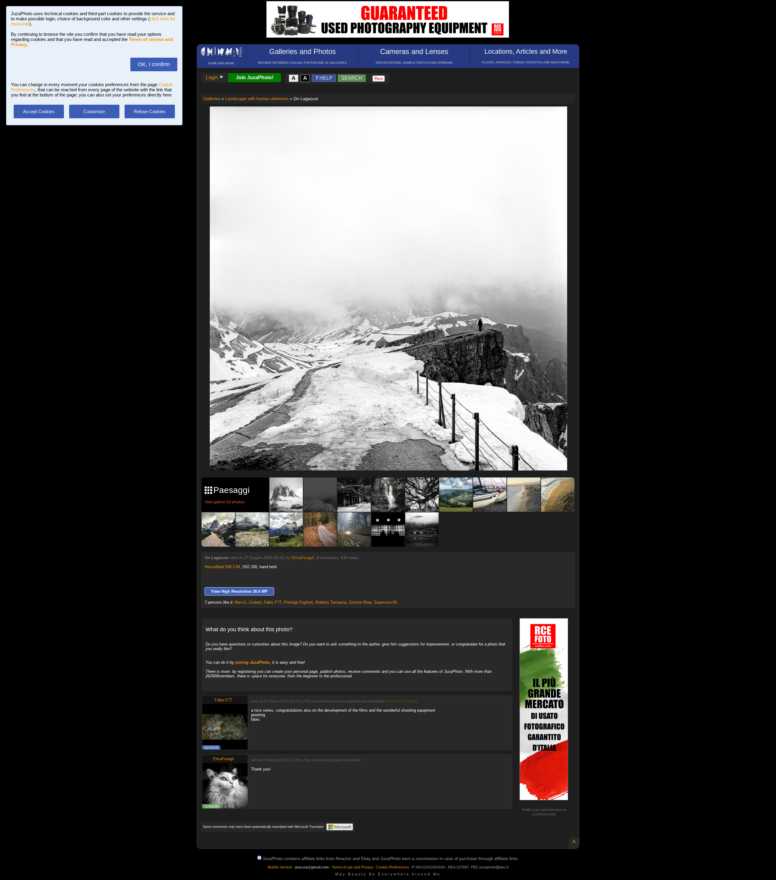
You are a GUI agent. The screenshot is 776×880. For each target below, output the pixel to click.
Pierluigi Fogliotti (298, 602)
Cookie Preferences (392, 867)
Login (212, 77)
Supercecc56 (385, 602)
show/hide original (401, 701)
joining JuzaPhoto (252, 662)
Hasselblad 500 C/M (222, 567)
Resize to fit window (392, 117)
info (552, 814)
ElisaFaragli (303, 557)
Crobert (255, 602)
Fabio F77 (272, 602)
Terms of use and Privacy (352, 867)
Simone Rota (360, 602)
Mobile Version (280, 867)
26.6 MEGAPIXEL (393, 458)
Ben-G (240, 602)
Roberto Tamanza (330, 602)
